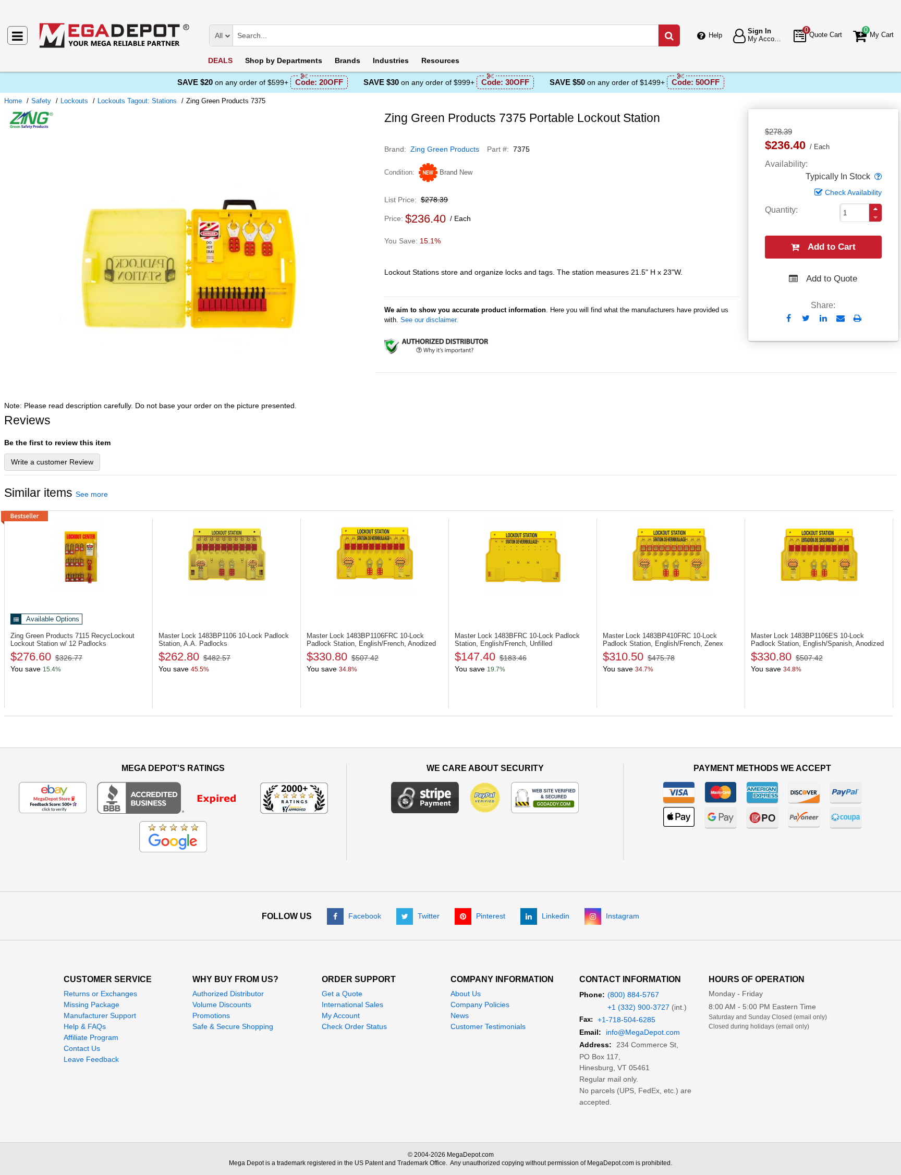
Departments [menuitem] (283, 60)
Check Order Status (354, 1026)
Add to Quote (831, 279)
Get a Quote (342, 993)
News (460, 1015)
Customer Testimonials (488, 1026)
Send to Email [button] (840, 319)
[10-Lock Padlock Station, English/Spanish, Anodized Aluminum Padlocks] (819, 556)
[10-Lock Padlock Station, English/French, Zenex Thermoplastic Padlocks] (670, 556)
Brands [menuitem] (347, 60)
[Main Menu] (17, 35)
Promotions (211, 1015)
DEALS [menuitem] (220, 60)
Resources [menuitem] (440, 60)
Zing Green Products (444, 149)
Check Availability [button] (853, 192)
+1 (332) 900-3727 (638, 1007)
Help (715, 35)
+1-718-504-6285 (626, 1019)
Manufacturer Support (100, 1015)
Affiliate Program (91, 1037)
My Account (341, 1015)
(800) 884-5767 (633, 994)
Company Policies (480, 1004)
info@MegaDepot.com (643, 1032)
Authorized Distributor (228, 993)
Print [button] (857, 318)
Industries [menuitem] (391, 60)
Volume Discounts (221, 1004)
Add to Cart (832, 247)
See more (92, 494)
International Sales (352, 1004)
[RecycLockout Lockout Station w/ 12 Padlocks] (78, 556)
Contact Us (82, 1048)
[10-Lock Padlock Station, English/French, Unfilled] (522, 556)
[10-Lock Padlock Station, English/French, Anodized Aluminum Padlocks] (374, 556)
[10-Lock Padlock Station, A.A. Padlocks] (226, 556)
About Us (466, 993)
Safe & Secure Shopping (232, 1026)
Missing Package (91, 1004)
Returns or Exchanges (100, 993)
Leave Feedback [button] (91, 1059)
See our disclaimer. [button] (429, 320)
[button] (877, 176)
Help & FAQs (85, 1026)
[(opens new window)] (190, 390)
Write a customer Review (52, 462)
